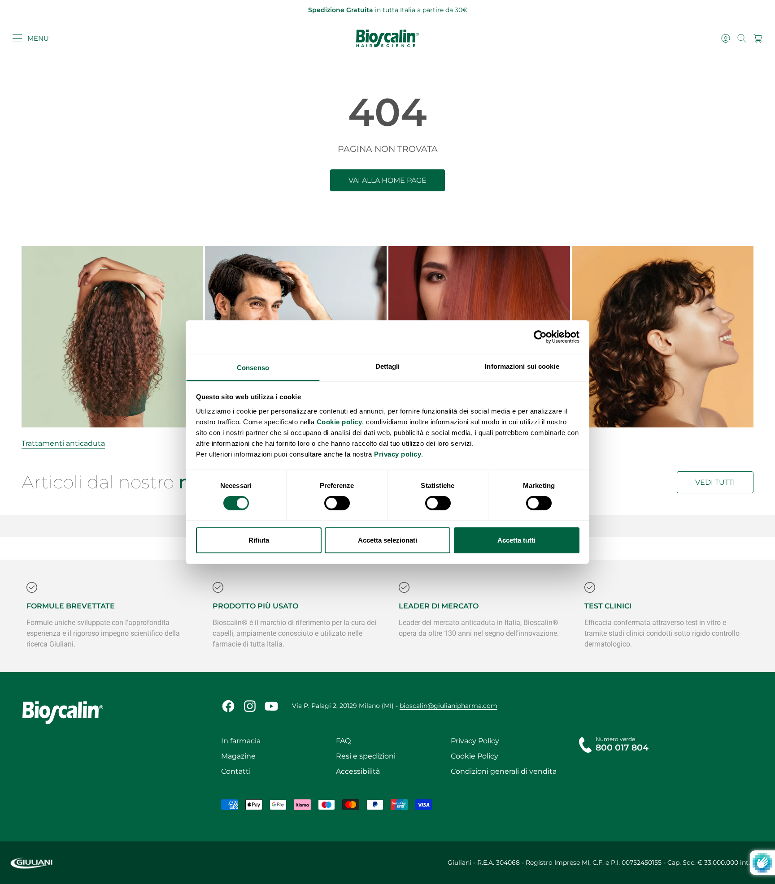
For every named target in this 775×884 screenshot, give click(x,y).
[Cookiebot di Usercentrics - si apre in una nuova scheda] (540, 337)
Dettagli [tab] (387, 366)
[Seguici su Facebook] (228, 706)
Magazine (238, 756)
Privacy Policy (475, 741)
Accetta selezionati (387, 540)
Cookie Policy (474, 756)
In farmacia (241, 741)
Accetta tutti (516, 540)
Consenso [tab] (253, 367)
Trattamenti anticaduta (63, 443)
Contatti (236, 771)
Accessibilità (358, 771)
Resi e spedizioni (366, 756)
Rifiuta (258, 540)
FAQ (343, 741)
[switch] (337, 503)
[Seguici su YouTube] (271, 706)
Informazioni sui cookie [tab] (522, 366)
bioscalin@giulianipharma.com (448, 706)
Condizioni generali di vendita (504, 771)
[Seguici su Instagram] (250, 706)
